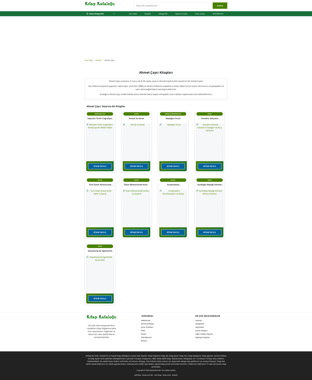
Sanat (136, 114)
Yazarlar (98, 60)
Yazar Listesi (200, 14)
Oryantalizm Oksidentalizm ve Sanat (173, 184)
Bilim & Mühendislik (173, 114)
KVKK (143, 330)
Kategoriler (163, 14)
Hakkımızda (145, 320)
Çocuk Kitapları (201, 330)
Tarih (210, 114)
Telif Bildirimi (218, 14)
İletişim (144, 341)
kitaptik (175, 375)
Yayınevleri (199, 327)
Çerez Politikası (147, 327)
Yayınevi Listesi (181, 14)
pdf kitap (137, 375)
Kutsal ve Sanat (136, 118)
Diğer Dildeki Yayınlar (204, 334)
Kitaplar (148, 14)
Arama (220, 5)
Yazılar (143, 334)
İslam (100, 180)
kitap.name (167, 375)
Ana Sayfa (133, 14)
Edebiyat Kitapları (202, 337)
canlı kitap (157, 375)
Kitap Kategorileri (96, 14)
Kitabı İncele (100, 166)
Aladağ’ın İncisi (173, 118)
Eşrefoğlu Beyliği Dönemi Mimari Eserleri (209, 184)
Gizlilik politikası (147, 324)
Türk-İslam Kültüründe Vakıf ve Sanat (100, 184)
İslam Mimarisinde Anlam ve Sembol (136, 184)
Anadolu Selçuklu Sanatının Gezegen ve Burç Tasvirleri (210, 118)
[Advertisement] (156, 38)
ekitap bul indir (147, 375)
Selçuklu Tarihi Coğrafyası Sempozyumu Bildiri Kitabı (100, 118)
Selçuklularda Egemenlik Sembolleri (100, 251)
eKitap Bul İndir (155, 370)
